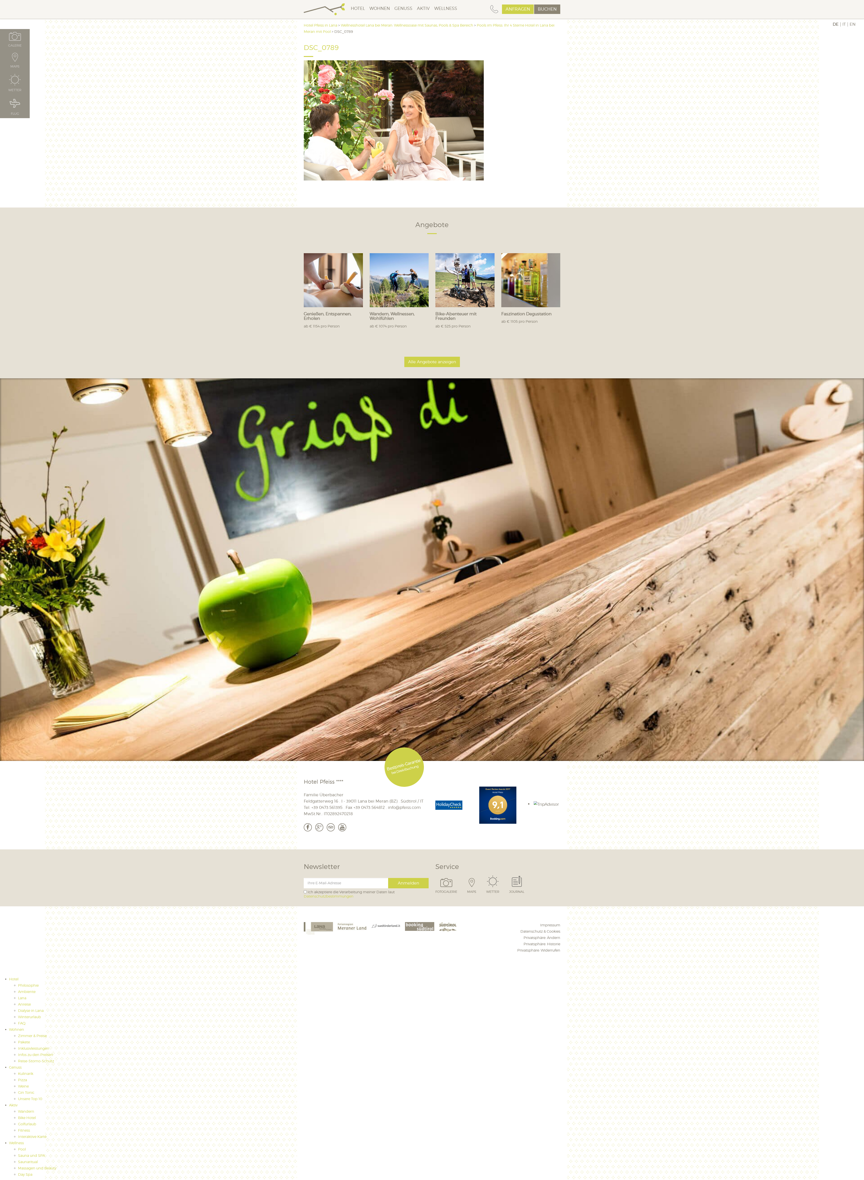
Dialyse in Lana (31, 1011)
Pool (22, 1149)
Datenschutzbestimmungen (328, 896)
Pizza (22, 1080)
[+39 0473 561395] (494, 9)
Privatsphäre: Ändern (542, 938)
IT (844, 24)
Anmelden (408, 883)
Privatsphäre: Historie (542, 944)
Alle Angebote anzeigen (432, 361)
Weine (23, 1086)
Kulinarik (25, 1074)
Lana (22, 998)
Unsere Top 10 (30, 1099)
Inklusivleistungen (33, 1048)
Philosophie (28, 985)
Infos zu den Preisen (35, 1055)
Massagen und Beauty (37, 1168)
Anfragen (518, 9)
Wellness (445, 8)
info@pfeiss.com (404, 807)
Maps (471, 891)
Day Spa (25, 1174)
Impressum (550, 925)
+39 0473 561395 (326, 807)
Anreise (24, 1004)
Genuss (403, 8)
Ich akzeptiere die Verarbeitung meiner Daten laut (349, 894)
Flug (15, 113)
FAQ (21, 1023)
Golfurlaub (27, 1124)
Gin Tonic (26, 1092)
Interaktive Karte (32, 1137)
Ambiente (27, 992)
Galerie (15, 45)
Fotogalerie (446, 891)
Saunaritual (28, 1162)
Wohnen (379, 8)
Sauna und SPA (31, 1155)
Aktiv (423, 8)
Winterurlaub (29, 1017)
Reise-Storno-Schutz (36, 1061)
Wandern (26, 1111)
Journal (516, 891)
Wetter (492, 891)
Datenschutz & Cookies (540, 931)
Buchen (547, 9)
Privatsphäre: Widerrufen (538, 950)
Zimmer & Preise (32, 1036)
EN (852, 24)
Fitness (24, 1130)
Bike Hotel (27, 1118)
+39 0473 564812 (369, 807)
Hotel (358, 8)
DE (836, 24)
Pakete (24, 1042)
